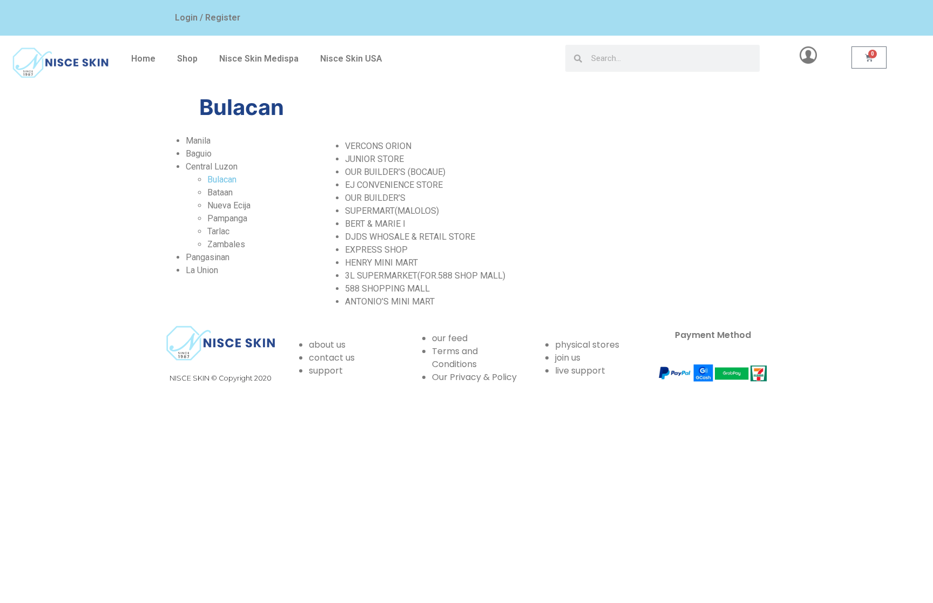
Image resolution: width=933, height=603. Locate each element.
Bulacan (221, 179)
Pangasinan (207, 257)
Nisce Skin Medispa (259, 58)
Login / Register (207, 17)
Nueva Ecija (229, 205)
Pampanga (227, 218)
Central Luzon (212, 166)
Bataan (220, 192)
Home (143, 58)
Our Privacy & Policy (474, 377)
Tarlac (218, 231)
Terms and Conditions (455, 357)
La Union (202, 270)
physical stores (587, 344)
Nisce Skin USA (351, 58)
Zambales (226, 244)
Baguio (199, 153)
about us (327, 344)
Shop (187, 58)
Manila (198, 140)
